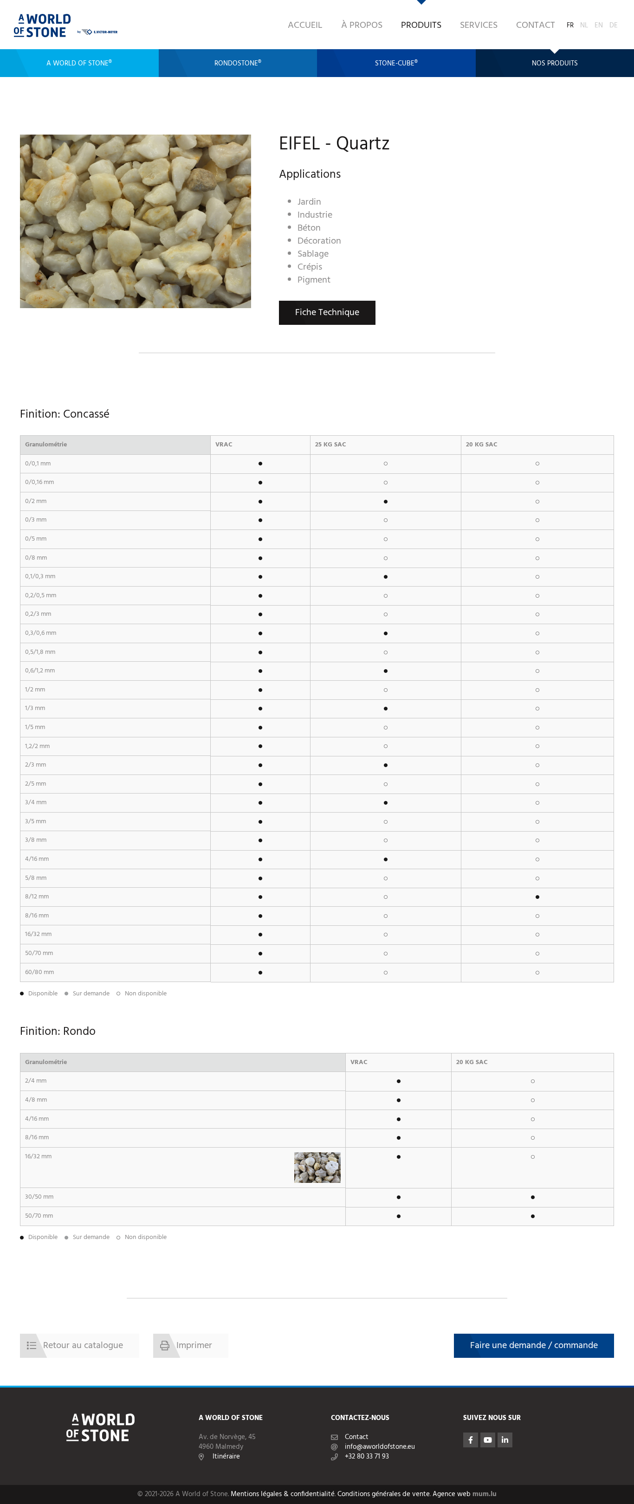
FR (570, 24)
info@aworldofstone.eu (380, 1447)
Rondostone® (237, 63)
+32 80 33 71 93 (367, 1457)
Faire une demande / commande (534, 1345)
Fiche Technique (327, 312)
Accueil (305, 25)
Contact (535, 25)
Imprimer (194, 1345)
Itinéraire (226, 1457)
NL (584, 24)
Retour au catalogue (83, 1345)
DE (613, 24)
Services (479, 25)
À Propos (361, 25)
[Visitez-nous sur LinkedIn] (505, 1440)
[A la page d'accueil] (42, 25)
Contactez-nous (360, 1418)
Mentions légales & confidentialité (283, 1494)
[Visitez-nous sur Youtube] (487, 1440)
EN (599, 24)
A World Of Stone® (79, 63)
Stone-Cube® (396, 63)
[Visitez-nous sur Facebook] (470, 1440)
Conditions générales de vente (383, 1494)
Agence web (452, 1494)
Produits (421, 25)
